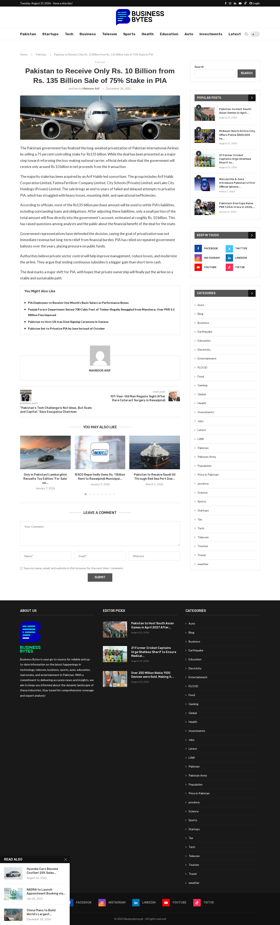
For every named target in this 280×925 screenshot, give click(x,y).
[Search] (246, 34)
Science (203, 492)
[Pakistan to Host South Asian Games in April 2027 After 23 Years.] (205, 114)
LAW (201, 439)
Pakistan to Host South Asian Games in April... (235, 111)
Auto (188, 34)
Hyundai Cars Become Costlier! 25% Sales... (42, 871)
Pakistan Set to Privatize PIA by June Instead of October (66, 328)
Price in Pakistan (208, 474)
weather (203, 564)
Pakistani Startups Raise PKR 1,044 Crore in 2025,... (237, 205)
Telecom (109, 34)
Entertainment (207, 358)
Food (201, 376)
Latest (235, 34)
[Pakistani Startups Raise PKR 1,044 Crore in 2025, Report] (205, 208)
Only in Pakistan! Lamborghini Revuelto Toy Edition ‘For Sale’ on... (45, 479)
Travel (202, 555)
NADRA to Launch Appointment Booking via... (46, 891)
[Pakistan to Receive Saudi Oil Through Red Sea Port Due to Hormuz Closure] (154, 452)
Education (169, 34)
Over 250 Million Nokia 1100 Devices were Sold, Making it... (152, 675)
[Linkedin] (235, 3)
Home (23, 54)
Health (148, 34)
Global (202, 394)
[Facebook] (225, 3)
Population (205, 465)
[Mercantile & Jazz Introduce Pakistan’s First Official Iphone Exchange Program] (205, 184)
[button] (25, 465)
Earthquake (205, 331)
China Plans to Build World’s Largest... (41, 912)
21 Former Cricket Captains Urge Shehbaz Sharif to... (235, 159)
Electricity (204, 349)
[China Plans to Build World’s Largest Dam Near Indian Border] (13, 915)
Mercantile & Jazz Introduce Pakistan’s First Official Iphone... (237, 183)
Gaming (202, 385)
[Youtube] (240, 3)
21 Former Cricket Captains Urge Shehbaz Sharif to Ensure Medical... (153, 652)
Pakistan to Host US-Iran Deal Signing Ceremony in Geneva (68, 321)
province (203, 483)
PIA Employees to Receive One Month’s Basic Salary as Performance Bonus (78, 302)
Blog (200, 313)
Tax (200, 519)
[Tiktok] (245, 3)
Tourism (203, 546)
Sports (129, 34)
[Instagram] (230, 3)
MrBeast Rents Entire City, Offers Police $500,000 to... (237, 134)
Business (88, 34)
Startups (50, 34)
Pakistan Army (207, 456)
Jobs (201, 421)
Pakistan (28, 34)
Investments (210, 34)
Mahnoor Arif (91, 88)
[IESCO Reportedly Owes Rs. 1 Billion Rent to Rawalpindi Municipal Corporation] (100, 452)
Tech (69, 34)
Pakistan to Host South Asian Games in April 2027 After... (152, 625)
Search (199, 66)
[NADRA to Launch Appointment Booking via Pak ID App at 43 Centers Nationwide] (13, 894)
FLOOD (202, 367)
